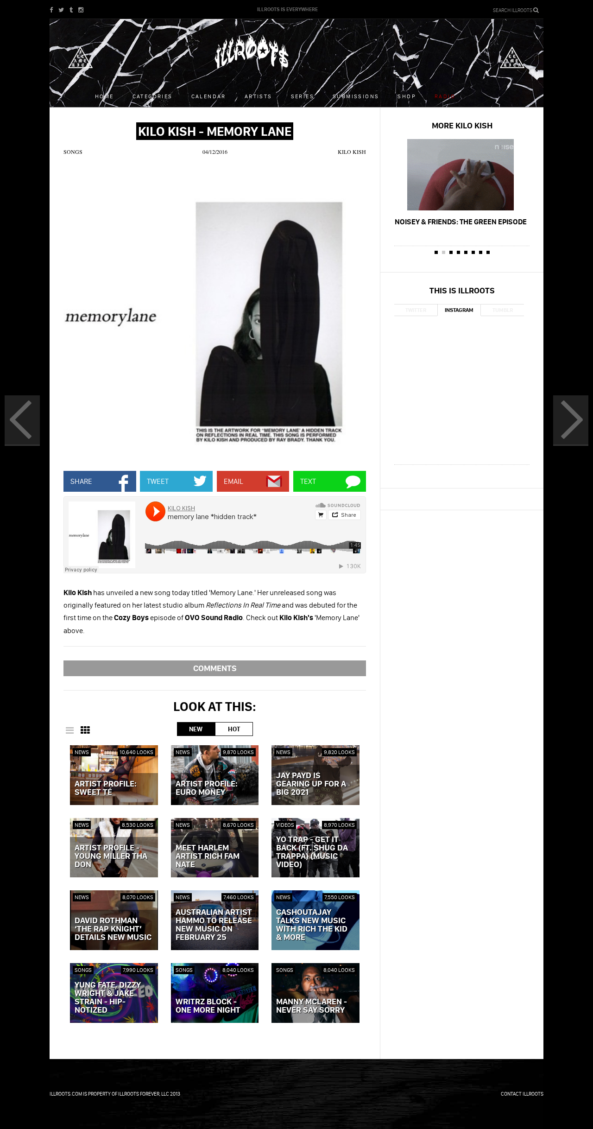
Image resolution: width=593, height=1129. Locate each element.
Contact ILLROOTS (522, 1094)
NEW (195, 729)
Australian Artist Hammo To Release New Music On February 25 (214, 925)
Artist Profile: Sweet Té (106, 788)
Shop (406, 96)
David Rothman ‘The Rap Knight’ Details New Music (113, 929)
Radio (445, 96)
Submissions (356, 96)
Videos (285, 824)
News (82, 751)
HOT (234, 729)
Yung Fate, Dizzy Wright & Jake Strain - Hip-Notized (108, 998)
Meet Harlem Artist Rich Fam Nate (208, 856)
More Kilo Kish (462, 125)
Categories (152, 96)
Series (302, 96)
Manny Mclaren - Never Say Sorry (311, 1006)
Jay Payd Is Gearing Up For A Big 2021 (311, 784)
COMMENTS (215, 668)
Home (104, 96)
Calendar (208, 96)
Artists (258, 96)
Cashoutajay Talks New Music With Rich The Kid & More (311, 925)
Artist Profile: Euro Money (207, 788)
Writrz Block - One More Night (208, 1006)
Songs (72, 151)
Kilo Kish (352, 151)
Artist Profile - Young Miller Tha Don (111, 856)
